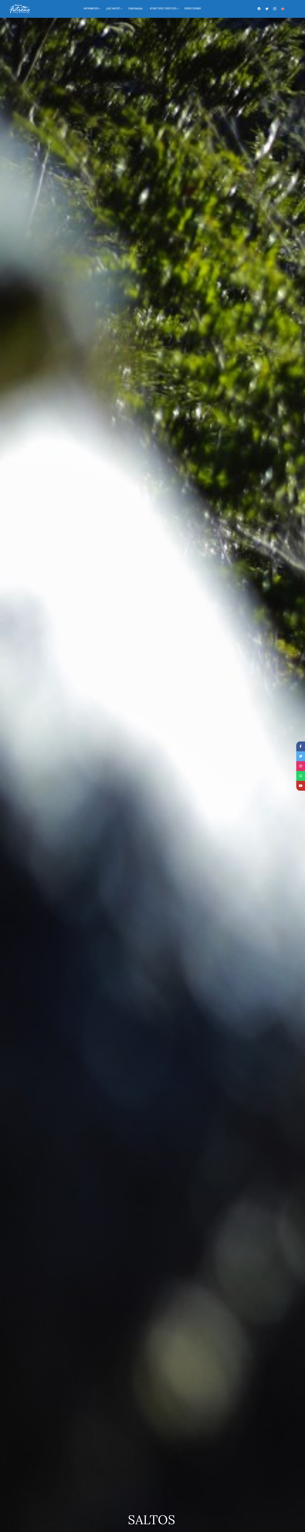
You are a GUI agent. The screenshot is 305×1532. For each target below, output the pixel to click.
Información (91, 8)
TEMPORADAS (135, 8)
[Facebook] (259, 8)
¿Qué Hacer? (113, 8)
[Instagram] (274, 8)
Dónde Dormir (192, 8)
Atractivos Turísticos (163, 8)
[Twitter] (266, 8)
